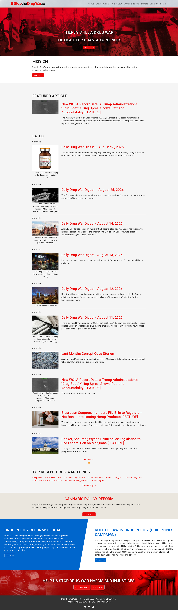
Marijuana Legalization (74, 477)
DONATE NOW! (82, 587)
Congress (118, 477)
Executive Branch (53, 477)
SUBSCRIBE (89, 47)
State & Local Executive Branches (47, 480)
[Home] (28, 4)
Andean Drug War (133, 477)
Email (108, 601)
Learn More (38, 75)
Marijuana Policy (95, 477)
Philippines (37, 477)
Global (106, 3)
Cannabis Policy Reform (89, 498)
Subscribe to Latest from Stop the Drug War (89, 463)
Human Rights (97, 480)
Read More (9, 555)
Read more (89, 459)
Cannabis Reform (131, 3)
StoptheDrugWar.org (71, 599)
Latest (98, 3)
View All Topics (89, 485)
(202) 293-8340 (80, 601)
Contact (153, 3)
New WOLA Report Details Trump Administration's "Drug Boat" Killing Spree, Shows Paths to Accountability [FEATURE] (99, 108)
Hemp (108, 477)
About (91, 3)
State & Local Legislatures (77, 480)
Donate (144, 3)
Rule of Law (116, 3)
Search (163, 3)
